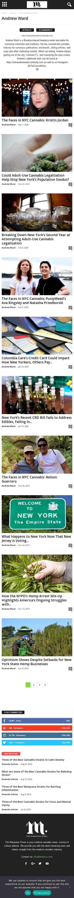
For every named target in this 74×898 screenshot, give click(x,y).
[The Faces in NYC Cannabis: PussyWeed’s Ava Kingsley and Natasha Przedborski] (37, 276)
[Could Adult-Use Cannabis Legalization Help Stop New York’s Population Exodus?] (37, 153)
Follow (66, 728)
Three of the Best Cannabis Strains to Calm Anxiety (33, 759)
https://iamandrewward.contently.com (37, 36)
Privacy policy (42, 892)
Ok (27, 892)
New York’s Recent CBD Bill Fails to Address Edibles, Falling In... (37, 419)
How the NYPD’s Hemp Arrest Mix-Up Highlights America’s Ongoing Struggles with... (34, 600)
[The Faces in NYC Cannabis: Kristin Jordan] (37, 98)
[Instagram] (37, 69)
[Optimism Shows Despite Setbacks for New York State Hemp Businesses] (37, 637)
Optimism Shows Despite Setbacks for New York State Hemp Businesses (37, 662)
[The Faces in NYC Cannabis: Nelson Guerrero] (37, 455)
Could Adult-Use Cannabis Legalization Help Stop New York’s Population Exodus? (35, 177)
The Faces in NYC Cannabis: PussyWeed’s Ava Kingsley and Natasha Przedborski (34, 300)
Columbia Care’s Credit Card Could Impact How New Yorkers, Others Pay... (36, 360)
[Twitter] (40, 864)
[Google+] (33, 864)
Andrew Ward (8, 124)
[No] (69, 887)
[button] (68, 5)
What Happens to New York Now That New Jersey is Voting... (36, 538)
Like (68, 720)
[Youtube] (47, 864)
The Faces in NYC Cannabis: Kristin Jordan (35, 120)
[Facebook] (26, 864)
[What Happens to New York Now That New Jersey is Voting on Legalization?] (37, 514)
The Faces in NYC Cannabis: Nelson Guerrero (29, 479)
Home (4, 13)
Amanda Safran (10, 764)
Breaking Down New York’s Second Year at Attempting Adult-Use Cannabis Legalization (36, 239)
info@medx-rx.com (43, 856)
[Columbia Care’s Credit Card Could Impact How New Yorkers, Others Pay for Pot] (37, 336)
